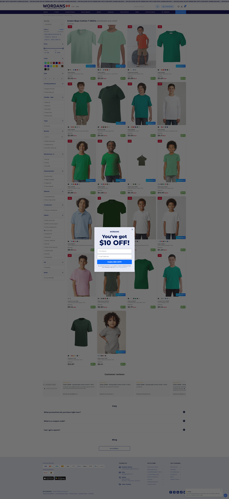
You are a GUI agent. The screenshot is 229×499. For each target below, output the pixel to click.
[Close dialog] (132, 229)
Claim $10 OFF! (114, 262)
